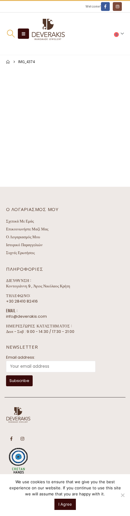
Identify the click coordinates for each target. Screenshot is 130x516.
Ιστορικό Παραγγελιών (24, 245)
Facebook (11, 438)
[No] (122, 495)
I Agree (65, 504)
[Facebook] (105, 6)
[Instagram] (117, 6)
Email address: (20, 357)
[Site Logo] (48, 34)
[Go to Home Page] (8, 62)
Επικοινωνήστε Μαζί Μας (27, 229)
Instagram (22, 438)
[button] (10, 33)
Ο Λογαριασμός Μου (23, 237)
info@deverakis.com (26, 316)
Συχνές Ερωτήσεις (20, 253)
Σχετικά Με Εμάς (20, 221)
